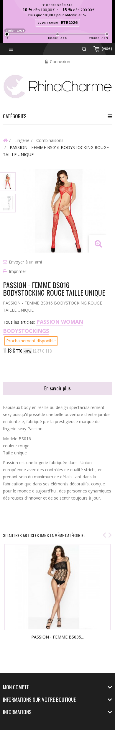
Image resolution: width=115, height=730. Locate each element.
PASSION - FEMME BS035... (57, 637)
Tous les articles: (19, 322)
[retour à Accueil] (5, 140)
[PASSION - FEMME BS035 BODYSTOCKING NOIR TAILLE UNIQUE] (57, 587)
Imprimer (17, 271)
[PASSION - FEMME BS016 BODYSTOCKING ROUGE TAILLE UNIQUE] (8, 181)
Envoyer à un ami (25, 262)
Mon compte (16, 687)
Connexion (59, 61)
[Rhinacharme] (57, 86)
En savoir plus (57, 388)
